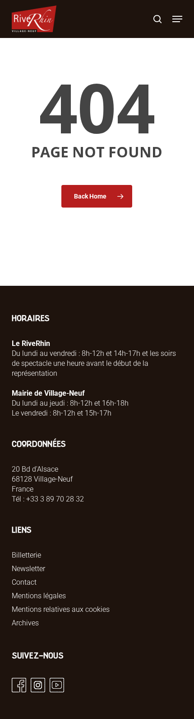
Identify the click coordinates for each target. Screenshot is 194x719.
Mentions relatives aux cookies (61, 609)
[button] (177, 19)
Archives (25, 623)
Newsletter (28, 568)
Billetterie (26, 555)
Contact (24, 582)
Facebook (19, 685)
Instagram (38, 685)
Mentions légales (39, 595)
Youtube (57, 685)
